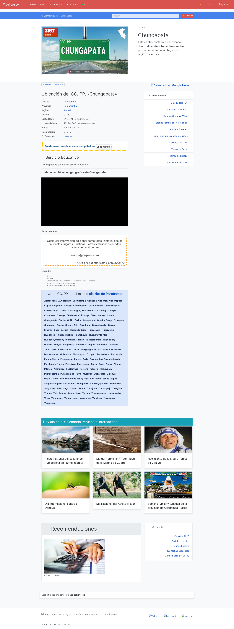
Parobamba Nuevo (54, 364)
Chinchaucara (98, 315)
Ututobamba (114, 393)
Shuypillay (49, 388)
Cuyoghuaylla (99, 325)
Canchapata (115, 300)
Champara (49, 315)
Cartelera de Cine (178, 142)
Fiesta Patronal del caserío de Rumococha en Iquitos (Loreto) (64, 460)
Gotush (64, 330)
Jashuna (113, 344)
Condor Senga (104, 320)
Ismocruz (81, 344)
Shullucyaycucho (99, 383)
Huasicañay (109, 339)
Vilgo (47, 398)
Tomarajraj (104, 388)
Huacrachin (108, 330)
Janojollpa (102, 344)
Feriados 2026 (181, 536)
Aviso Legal (64, 614)
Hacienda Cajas (78, 330)
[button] (84, 4)
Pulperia (94, 369)
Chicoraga (83, 315)
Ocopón (91, 354)
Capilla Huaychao (53, 305)
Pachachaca (103, 354)
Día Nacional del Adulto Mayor (115, 503)
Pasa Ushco (83, 364)
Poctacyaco (72, 369)
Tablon (73, 388)
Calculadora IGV (179, 102)
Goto (56, 330)
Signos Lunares (181, 546)
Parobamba (70, 101)
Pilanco (117, 364)
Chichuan (72, 315)
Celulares (189, 16)
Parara (77, 359)
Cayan (63, 310)
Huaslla (48, 344)
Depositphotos (77, 594)
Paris (85, 359)
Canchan (103, 300)
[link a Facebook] (170, 616)
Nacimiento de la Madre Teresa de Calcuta (168, 460)
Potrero (84, 369)
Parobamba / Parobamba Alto (105, 359)
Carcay (68, 305)
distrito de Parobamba (106, 294)
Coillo (70, 320)
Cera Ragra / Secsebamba (81, 310)
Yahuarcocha (71, 398)
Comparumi (89, 320)
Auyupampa (64, 300)
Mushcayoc (79, 354)
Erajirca (48, 330)
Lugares (68, 136)
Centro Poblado (51, 16)
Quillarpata (99, 373)
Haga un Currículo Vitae (175, 116)
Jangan (91, 344)
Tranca (48, 393)
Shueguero (83, 383)
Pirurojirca (58, 369)
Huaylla (57, 344)
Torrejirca (116, 388)
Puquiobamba (51, 373)
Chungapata (50, 320)
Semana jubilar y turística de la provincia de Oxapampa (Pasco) (168, 505)
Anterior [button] (47, 84)
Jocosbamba (64, 349)
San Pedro (95, 378)
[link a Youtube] (187, 616)
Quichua (87, 373)
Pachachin (116, 354)
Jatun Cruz (50, 349)
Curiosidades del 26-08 (177, 555)
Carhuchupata (112, 305)
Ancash (67, 110)
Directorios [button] (54, 4)
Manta (106, 349)
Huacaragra (94, 330)
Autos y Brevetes (179, 129)
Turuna (86, 393)
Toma (82, 388)
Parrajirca (70, 364)
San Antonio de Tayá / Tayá (74, 378)
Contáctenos (110, 614)
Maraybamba (51, 354)
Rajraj (47, 378)
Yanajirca (97, 398)
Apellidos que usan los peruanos (171, 136)
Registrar (223, 4)
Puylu (79, 373)
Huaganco (49, 334)
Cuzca (111, 325)
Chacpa (112, 310)
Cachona (92, 300)
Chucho (111, 315)
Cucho (60, 325)
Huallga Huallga (65, 334)
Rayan (55, 378)
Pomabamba (70, 106)
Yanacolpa (85, 398)
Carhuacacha (80, 305)
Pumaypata (106, 369)
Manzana (116, 349)
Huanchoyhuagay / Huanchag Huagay (64, 339)
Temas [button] (41, 4)
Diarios (32, 4)
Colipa (78, 320)
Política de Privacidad (87, 614)
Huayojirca (68, 344)
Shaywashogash (53, 383)
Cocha (62, 320)
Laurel (76, 349)
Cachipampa (79, 300)
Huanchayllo (80, 334)
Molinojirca (65, 354)
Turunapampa (98, 393)
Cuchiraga (49, 325)
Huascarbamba (93, 339)
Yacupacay (57, 398)
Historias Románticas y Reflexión (171, 122)
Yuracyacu (50, 403)
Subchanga (62, 388)
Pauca (108, 364)
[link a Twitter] (153, 616)
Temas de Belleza (179, 155)
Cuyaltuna (85, 325)
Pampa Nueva (51, 359)
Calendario (72, 4)
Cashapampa (51, 310)
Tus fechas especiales (178, 550)
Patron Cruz (97, 364)
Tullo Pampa (59, 393)
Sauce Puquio (110, 378)
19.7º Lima (205, 4)
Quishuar (111, 373)
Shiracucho (69, 383)
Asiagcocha (50, 300)
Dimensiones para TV (177, 162)
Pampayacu (66, 359)
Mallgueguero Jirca (91, 349)
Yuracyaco (109, 398)
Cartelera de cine (180, 541)
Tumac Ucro (74, 393)
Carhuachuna (96, 305)
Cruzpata (119, 320)
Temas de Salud (179, 149)
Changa (61, 315)
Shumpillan (115, 383)
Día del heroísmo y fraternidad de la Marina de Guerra (115, 460)
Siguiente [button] (58, 84)
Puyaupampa (67, 373)
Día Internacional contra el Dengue (61, 505)
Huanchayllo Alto (98, 334)
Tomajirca (91, 388)
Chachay (101, 310)
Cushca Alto (71, 325)
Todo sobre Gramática (176, 109)
